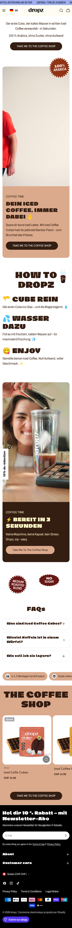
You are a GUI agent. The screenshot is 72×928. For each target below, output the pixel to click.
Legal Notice (52, 891)
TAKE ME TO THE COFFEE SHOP (32, 245)
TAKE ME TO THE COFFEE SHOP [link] (36, 46)
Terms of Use (38, 844)
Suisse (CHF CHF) (16, 874)
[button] (4, 464)
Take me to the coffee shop (30, 550)
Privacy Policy (10, 891)
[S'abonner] (65, 835)
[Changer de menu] (4, 10)
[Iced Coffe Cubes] (27, 739)
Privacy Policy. (54, 844)
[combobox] (13, 10)
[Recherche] (61, 10)
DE (16, 10)
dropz (14, 912)
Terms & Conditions (31, 891)
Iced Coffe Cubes (16, 772)
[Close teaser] (9, 447)
